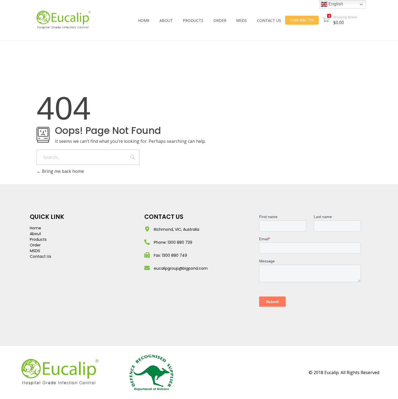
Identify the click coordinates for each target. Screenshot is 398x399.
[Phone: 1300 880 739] (147, 242)
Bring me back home (62, 171)
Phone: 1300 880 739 (173, 242)
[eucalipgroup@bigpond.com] (147, 268)
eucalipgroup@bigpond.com (181, 268)
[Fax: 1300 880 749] (147, 255)
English (335, 4)
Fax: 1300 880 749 (170, 255)
